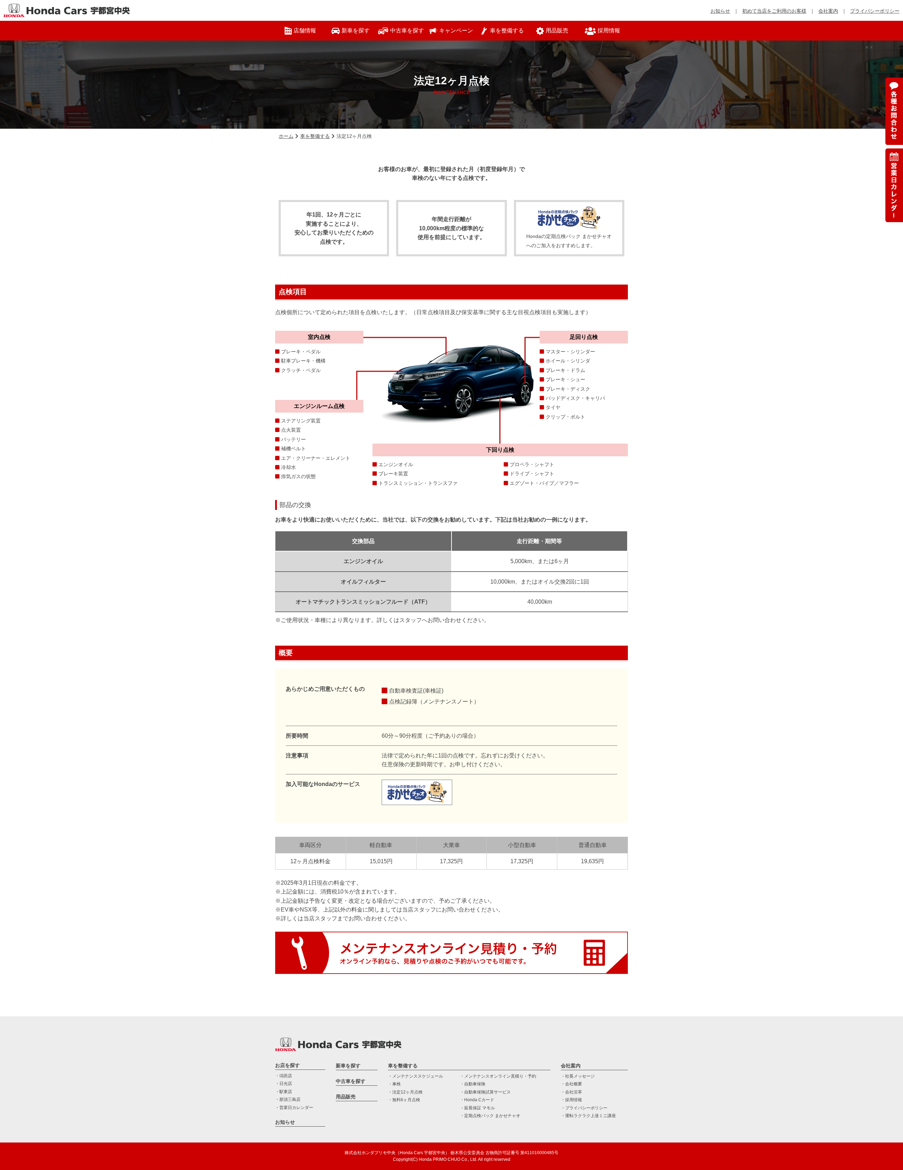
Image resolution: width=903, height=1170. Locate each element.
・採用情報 (571, 1099)
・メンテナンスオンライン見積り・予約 (498, 1076)
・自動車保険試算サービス (485, 1092)
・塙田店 (283, 1075)
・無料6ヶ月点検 (404, 1099)
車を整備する (315, 136)
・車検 (394, 1083)
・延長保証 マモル (477, 1107)
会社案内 (828, 11)
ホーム (286, 136)
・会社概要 (571, 1083)
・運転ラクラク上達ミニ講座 (588, 1115)
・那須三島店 (288, 1099)
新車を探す (348, 1065)
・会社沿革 (571, 1092)
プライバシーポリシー (874, 11)
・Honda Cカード (477, 1099)
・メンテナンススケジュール (415, 1076)
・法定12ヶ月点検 (405, 1092)
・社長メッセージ (578, 1076)
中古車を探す (350, 1081)
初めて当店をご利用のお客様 (774, 11)
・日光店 (283, 1083)
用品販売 (346, 1096)
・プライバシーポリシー (584, 1107)
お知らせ (720, 11)
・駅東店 (283, 1091)
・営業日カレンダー (294, 1107)
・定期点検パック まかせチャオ (490, 1115)
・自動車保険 (472, 1083)
